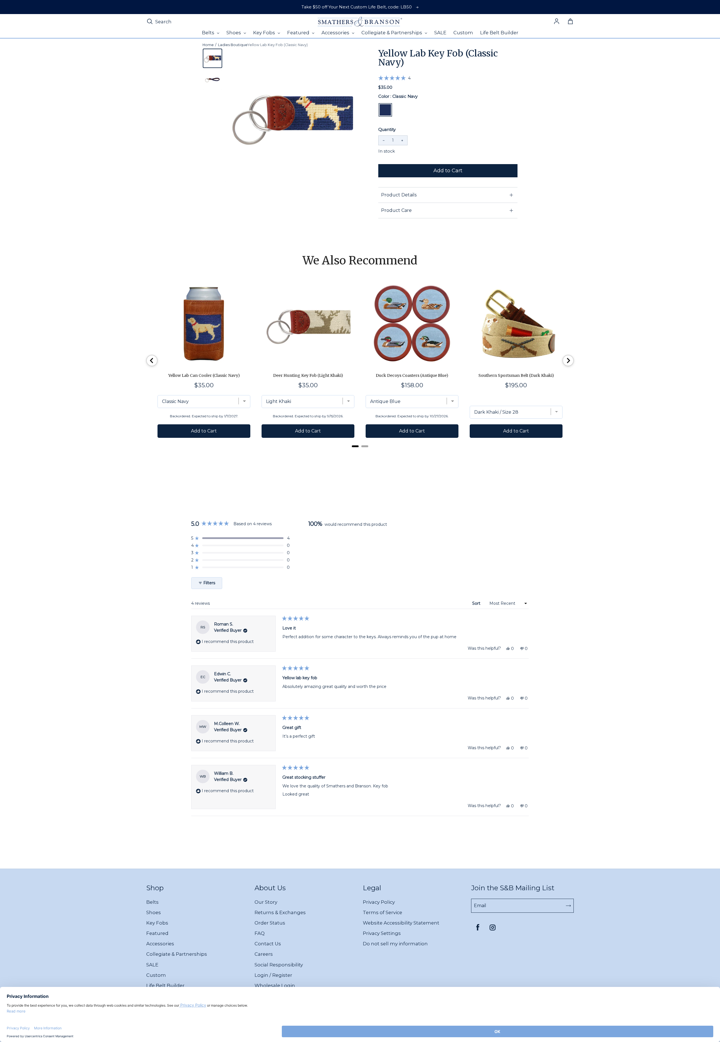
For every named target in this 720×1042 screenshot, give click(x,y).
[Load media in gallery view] (212, 58)
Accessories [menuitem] (335, 32)
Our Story (266, 902)
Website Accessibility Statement (401, 923)
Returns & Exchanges (280, 912)
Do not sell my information (395, 943)
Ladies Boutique (233, 45)
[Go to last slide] (152, 360)
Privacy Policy (379, 902)
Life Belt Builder (165, 985)
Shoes (153, 912)
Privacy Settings (382, 933)
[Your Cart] (570, 21)
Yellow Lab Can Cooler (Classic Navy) (204, 375)
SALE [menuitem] (440, 32)
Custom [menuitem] (463, 32)
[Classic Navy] (385, 109)
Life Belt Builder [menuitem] (499, 32)
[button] (394, 77)
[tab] (355, 446)
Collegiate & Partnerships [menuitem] (392, 32)
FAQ (260, 933)
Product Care (396, 210)
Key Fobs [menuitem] (264, 32)
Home (208, 45)
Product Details (399, 195)
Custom (156, 975)
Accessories (160, 943)
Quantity (387, 129)
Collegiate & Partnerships (176, 954)
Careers (264, 954)
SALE (152, 965)
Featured (157, 933)
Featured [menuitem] (298, 32)
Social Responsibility (279, 965)
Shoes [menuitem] (234, 32)
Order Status (270, 923)
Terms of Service (382, 912)
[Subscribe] (568, 906)
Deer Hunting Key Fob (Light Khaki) (308, 375)
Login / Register (273, 975)
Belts (152, 902)
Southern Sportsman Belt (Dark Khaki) (516, 375)
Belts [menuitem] (208, 32)
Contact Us (268, 943)
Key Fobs (157, 923)
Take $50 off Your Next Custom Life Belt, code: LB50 (357, 7)
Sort (477, 603)
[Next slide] (568, 360)
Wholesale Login (275, 985)
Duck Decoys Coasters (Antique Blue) (412, 375)
